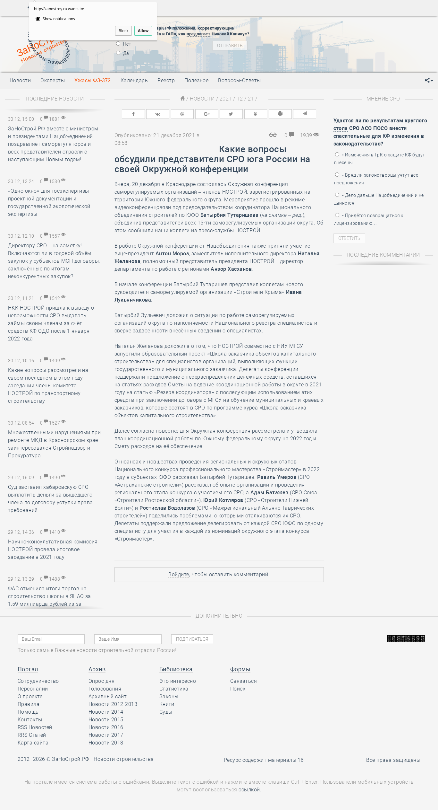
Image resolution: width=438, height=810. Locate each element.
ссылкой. (250, 790)
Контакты (30, 720)
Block (123, 30)
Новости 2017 (105, 735)
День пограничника (309, 32)
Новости (202, 99)
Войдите (178, 574)
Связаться (243, 681)
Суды (166, 712)
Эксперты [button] (52, 80)
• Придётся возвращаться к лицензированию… (368, 219)
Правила (28, 704)
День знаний (313, 59)
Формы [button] (240, 669)
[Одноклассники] (255, 114)
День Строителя (314, 40)
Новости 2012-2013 (112, 704)
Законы (169, 696)
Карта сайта (33, 743)
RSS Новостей (35, 727)
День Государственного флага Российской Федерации (356, 48)
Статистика (174, 689)
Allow (143, 30)
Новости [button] (20, 80)
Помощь (28, 712)
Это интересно (177, 681)
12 (240, 99)
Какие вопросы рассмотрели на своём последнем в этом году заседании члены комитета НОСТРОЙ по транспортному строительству (48, 385)
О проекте (30, 696)
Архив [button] (96, 669)
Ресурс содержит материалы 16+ (265, 760)
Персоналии (33, 689)
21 (251, 99)
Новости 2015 (105, 720)
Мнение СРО (383, 99)
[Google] (206, 114)
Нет (126, 44)
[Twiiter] (231, 114)
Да (125, 53)
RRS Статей (32, 735)
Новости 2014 (105, 712)
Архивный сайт (107, 696)
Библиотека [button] (176, 669)
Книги (166, 704)
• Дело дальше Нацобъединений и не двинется (379, 199)
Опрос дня (101, 681)
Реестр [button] (166, 80)
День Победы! (302, 24)
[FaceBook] (133, 114)
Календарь (134, 80)
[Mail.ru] (182, 114)
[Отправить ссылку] (304, 114)
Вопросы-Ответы (239, 80)
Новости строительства (124, 759)
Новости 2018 (105, 743)
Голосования (104, 689)
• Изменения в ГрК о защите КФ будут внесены (379, 158)
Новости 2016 (105, 727)
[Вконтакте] (157, 114)
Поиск (237, 689)
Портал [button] (28, 669)
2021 (226, 99)
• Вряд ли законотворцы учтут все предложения (376, 178)
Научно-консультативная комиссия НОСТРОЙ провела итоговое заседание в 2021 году (53, 549)
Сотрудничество (38, 681)
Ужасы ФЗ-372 (92, 80)
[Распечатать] (280, 114)
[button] (429, 81)
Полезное (196, 80)
